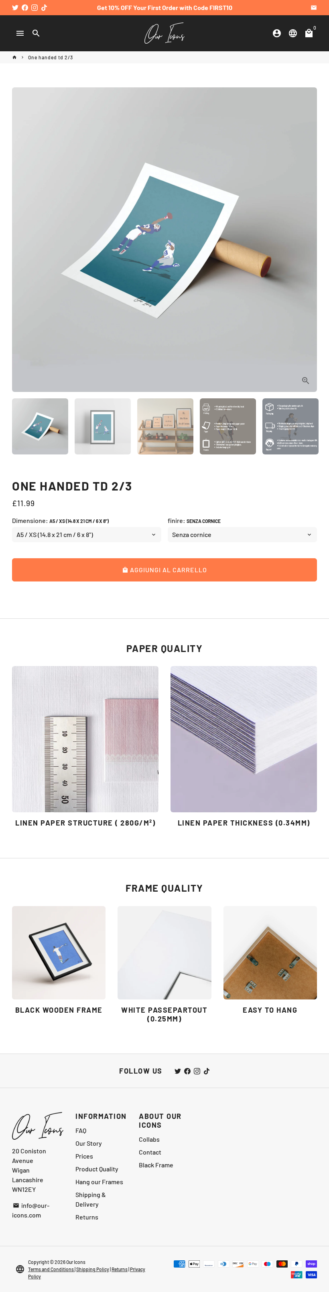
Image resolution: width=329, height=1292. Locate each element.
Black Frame (156, 1165)
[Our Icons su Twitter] (15, 7)
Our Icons (75, 1262)
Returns (86, 1217)
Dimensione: (60, 520)
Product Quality (96, 1169)
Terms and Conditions (51, 1269)
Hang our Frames (99, 1181)
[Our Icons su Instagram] (34, 7)
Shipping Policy (92, 1269)
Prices (84, 1156)
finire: (194, 520)
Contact (150, 1152)
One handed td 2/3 (50, 57)
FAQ (80, 1130)
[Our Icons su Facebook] (25, 7)
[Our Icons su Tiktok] (44, 7)
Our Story (88, 1143)
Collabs (149, 1139)
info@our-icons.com (30, 1210)
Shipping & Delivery (90, 1199)
